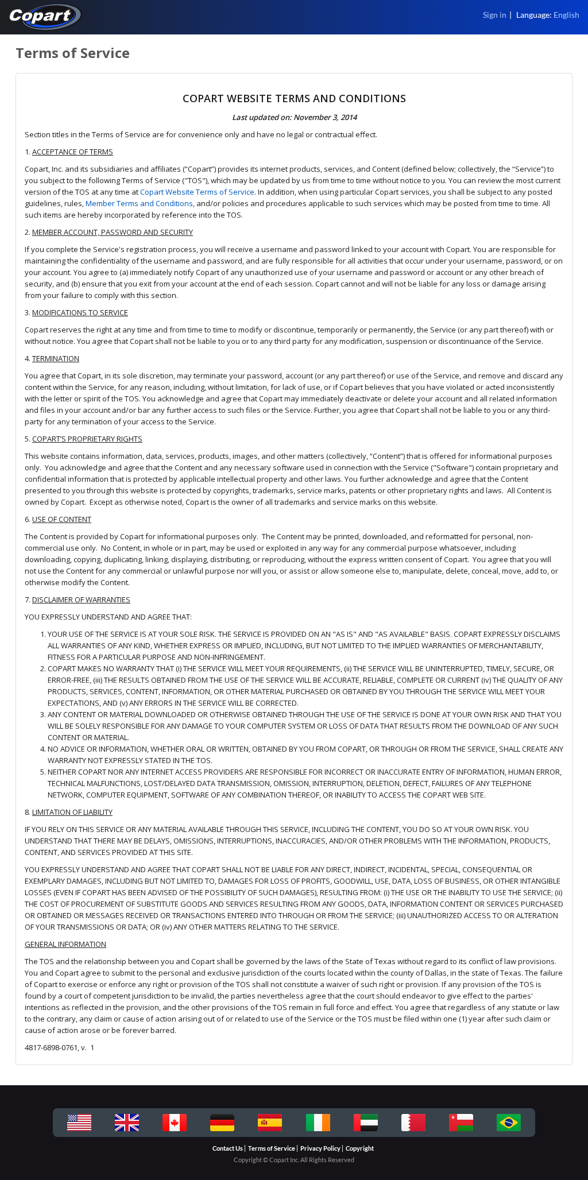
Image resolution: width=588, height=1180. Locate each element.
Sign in (494, 15)
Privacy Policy (320, 1148)
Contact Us (227, 1148)
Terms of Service (271, 1148)
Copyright (360, 1148)
